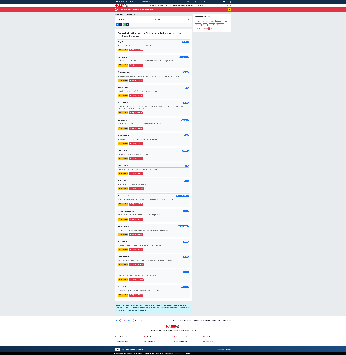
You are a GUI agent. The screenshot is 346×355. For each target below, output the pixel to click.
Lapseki (198, 28)
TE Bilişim (228, 349)
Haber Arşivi (209, 341)
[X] (119, 320)
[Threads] (138, 320)
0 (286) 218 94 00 (137, 264)
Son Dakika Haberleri (182, 341)
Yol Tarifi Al (124, 50)
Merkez (205, 28)
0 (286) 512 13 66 (137, 249)
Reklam (202, 320)
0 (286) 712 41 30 (137, 219)
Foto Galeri (122, 2)
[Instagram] (125, 320)
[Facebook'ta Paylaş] (117, 24)
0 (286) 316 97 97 (137, 95)
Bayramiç (205, 21)
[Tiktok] (135, 320)
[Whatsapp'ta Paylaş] (124, 24)
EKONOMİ (176, 5)
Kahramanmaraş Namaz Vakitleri (185, 337)
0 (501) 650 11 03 (137, 65)
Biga (212, 21)
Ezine (205, 25)
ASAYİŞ (168, 5)
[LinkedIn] (129, 320)
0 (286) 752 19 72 (137, 204)
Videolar (135, 2)
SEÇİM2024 (199, 5)
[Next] (142, 320)
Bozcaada (219, 21)
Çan (226, 21)
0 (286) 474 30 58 (137, 188)
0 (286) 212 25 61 (137, 128)
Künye (175, 320)
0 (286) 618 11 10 (137, 143)
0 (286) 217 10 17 (137, 80)
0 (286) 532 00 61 (137, 234)
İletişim (186, 320)
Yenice (212, 28)
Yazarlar (146, 2)
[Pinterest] (122, 320)
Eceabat (198, 25)
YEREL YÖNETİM (187, 5)
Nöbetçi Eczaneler (122, 337)
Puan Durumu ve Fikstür (123, 341)
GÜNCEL (153, 5)
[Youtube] (132, 320)
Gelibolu (211, 25)
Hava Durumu (150, 337)
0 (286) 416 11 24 (137, 173)
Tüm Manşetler (150, 341)
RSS (118, 349)
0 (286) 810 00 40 (137, 279)
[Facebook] (116, 320)
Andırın (229, 320)
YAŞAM (219, 320)
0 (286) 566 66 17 (137, 50)
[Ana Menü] (230, 6)
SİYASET (161, 5)
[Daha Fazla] (127, 24)
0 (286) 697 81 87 (137, 295)
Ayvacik (198, 21)
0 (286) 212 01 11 (137, 113)
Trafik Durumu (209, 337)
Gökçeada (220, 25)
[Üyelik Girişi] (229, 2)
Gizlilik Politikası (179, 353)
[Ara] (227, 6)
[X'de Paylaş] (120, 24)
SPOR (224, 320)
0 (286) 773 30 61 (137, 158)
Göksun (214, 320)
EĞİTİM (191, 320)
